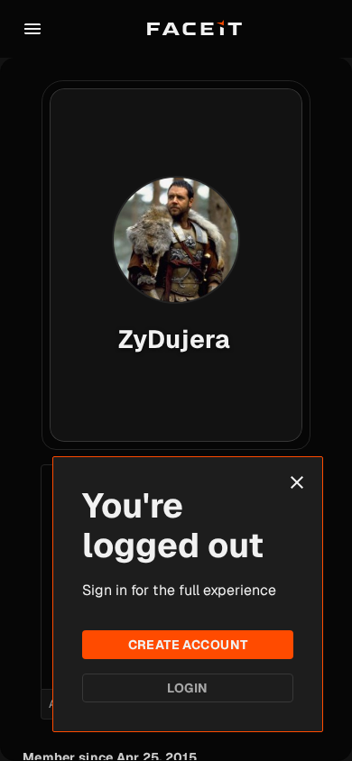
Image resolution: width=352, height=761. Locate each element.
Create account (188, 645)
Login (187, 688)
